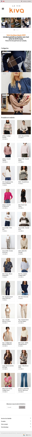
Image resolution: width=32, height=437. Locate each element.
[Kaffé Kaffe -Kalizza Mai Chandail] (24, 242)
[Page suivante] (28, 23)
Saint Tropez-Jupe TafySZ (22, 205)
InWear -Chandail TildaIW (6, 159)
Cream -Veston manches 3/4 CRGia (8, 366)
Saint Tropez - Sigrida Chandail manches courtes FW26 (23, 343)
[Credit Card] (23, 435)
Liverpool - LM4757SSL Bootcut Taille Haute (23, 389)
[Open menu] (3, 8)
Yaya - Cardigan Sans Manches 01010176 (7, 343)
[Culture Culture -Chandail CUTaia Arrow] (8, 196)
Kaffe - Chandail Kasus (23, 181)
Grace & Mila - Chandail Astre (23, 228)
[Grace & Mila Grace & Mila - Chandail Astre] (24, 219)
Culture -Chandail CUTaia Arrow (6, 205)
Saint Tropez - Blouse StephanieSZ (7, 274)
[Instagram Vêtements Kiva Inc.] (17, 412)
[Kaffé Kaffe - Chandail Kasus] (24, 173)
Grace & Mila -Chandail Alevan (23, 159)
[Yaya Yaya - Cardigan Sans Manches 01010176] (8, 334)
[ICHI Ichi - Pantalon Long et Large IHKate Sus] (8, 288)
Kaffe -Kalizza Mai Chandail (22, 251)
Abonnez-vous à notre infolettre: (16, 404)
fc (3, 1)
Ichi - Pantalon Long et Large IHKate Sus (7, 297)
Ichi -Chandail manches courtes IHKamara (7, 182)
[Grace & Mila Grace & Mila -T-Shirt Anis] (8, 219)
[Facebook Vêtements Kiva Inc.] (15, 412)
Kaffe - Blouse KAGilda (23, 135)
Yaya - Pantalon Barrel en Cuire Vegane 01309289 (23, 320)
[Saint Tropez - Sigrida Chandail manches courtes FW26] (24, 334)
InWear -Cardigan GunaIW (6, 136)
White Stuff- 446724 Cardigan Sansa (7, 389)
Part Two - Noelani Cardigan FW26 (22, 274)
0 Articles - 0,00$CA (27, 1)
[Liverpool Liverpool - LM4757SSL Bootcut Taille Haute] (24, 380)
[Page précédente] (4, 23)
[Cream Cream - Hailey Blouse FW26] (24, 357)
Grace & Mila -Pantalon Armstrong (7, 251)
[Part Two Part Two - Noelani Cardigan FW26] (24, 265)
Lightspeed (24, 433)
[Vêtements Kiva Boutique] (19, 8)
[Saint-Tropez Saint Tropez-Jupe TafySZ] (24, 196)
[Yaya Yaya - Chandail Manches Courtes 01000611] (8, 311)
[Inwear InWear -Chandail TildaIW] (8, 150)
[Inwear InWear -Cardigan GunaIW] (8, 127)
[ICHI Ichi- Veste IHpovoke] (24, 288)
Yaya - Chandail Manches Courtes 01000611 (6, 320)
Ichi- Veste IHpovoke (23, 296)
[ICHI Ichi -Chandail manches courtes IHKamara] (8, 173)
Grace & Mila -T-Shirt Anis (7, 228)
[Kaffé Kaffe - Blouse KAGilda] (24, 127)
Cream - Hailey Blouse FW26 (23, 366)
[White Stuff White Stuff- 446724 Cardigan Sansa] (8, 380)
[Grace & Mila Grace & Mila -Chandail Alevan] (24, 150)
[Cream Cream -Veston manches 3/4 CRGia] (8, 357)
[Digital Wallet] (28, 435)
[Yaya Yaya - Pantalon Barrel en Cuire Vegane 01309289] (24, 311)
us (1, 1)
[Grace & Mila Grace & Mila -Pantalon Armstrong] (8, 242)
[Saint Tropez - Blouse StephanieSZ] (8, 265)
